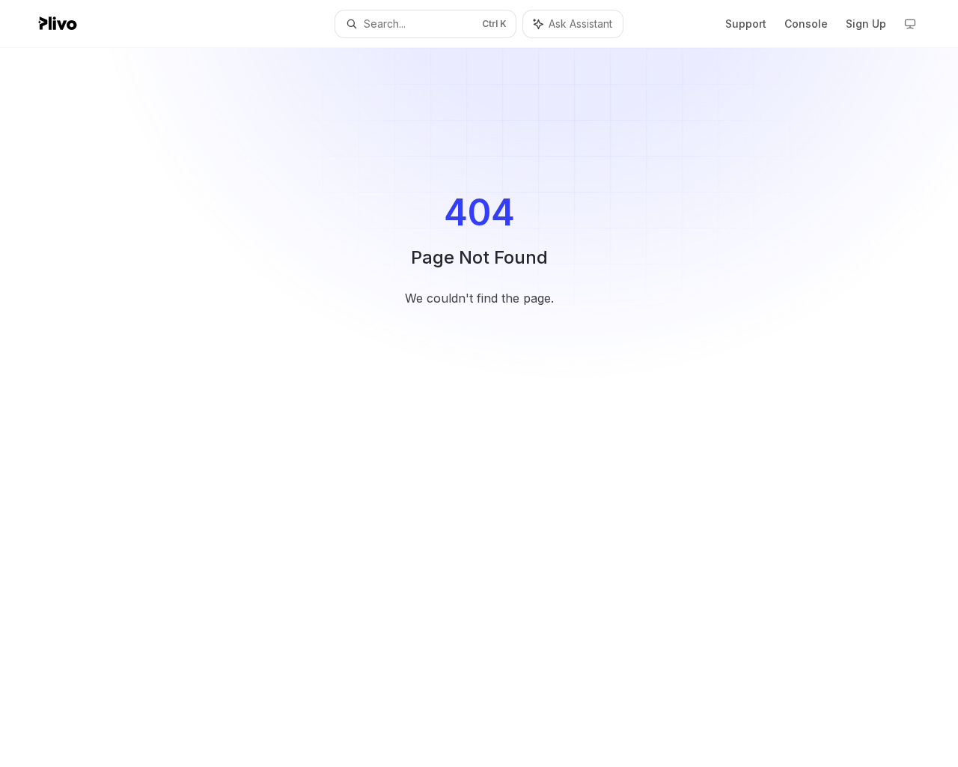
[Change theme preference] (910, 24)
